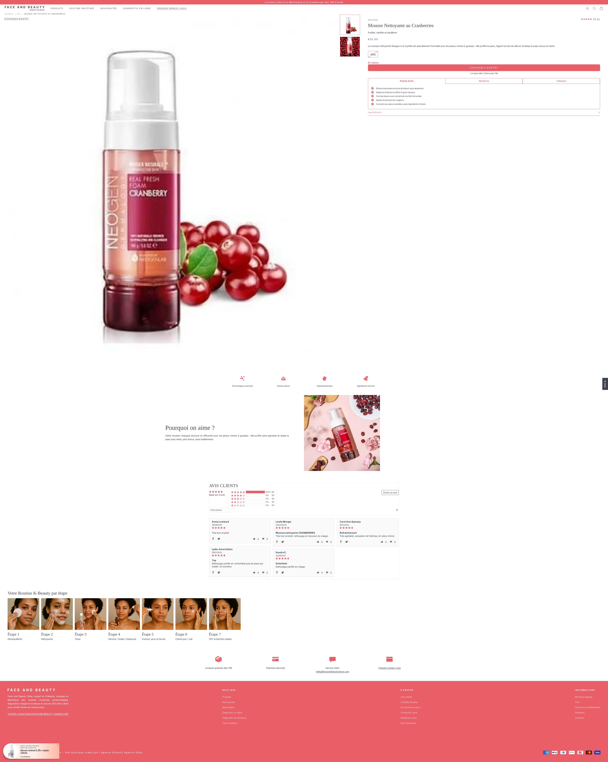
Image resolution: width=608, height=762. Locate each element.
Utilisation (561, 81)
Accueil (9, 14)
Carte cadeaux (230, 723)
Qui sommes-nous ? (411, 707)
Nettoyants (47, 639)
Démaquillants (15, 639)
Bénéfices (484, 81)
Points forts (407, 81)
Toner (78, 639)
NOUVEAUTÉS (109, 8)
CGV (577, 702)
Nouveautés (228, 702)
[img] (240, 528)
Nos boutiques (408, 723)
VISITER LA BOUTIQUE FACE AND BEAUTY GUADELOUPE (38, 714)
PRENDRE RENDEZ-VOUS (172, 8)
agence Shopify (112, 752)
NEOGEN (373, 20)
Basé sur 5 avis (217, 494)
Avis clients (406, 697)
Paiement (580, 712)
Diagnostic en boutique (234, 717)
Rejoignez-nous (409, 717)
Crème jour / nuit (184, 639)
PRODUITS (57, 8)
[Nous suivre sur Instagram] (17, 737)
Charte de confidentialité (587, 707)
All (19, 14)
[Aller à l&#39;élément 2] (350, 47)
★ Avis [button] (605, 383)
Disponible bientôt (484, 67)
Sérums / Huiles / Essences (122, 639)
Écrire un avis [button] (390, 492)
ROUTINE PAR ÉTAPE (82, 8)
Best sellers (228, 707)
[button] (238, 492)
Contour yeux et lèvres (153, 639)
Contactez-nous (409, 712)
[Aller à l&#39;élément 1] (350, 25)
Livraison (579, 717)
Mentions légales (583, 697)
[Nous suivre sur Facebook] (9, 737)
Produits (226, 697)
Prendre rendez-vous (390, 668)
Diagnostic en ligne (232, 712)
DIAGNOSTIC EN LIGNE (137, 8)
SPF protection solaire (220, 639)
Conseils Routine (409, 702)
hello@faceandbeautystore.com (332, 671)
